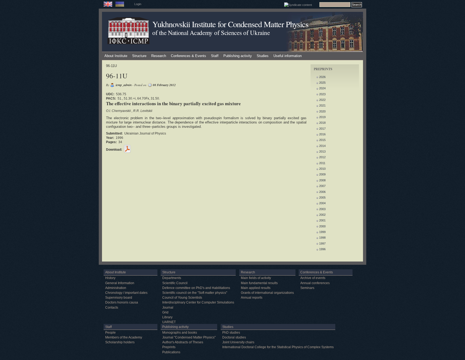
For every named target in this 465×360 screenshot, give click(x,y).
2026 (322, 77)
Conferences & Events (188, 56)
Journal (167, 307)
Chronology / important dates (126, 293)
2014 (322, 145)
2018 (322, 122)
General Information (119, 283)
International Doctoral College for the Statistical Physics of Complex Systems (278, 347)
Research (158, 56)
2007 (322, 186)
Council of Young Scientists (182, 297)
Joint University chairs (238, 342)
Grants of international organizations (267, 293)
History (110, 278)
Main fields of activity (256, 278)
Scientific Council (175, 283)
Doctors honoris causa (121, 302)
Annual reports (251, 297)
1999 (322, 232)
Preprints (168, 347)
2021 (322, 105)
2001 (322, 220)
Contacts (111, 307)
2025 (322, 82)
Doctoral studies (234, 337)
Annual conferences (315, 283)
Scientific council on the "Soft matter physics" (194, 293)
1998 (322, 237)
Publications (171, 352)
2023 (322, 94)
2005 (322, 197)
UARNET (169, 322)
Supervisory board (118, 297)
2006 (322, 191)
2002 (322, 214)
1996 (322, 249)
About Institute (115, 56)
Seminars (307, 288)
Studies (263, 56)
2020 (322, 111)
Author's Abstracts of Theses (182, 342)
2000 (322, 226)
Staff (215, 56)
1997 (322, 243)
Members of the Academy (123, 337)
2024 (322, 88)
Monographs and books (179, 332)
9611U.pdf (127, 148)
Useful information (287, 56)
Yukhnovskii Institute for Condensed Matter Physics (230, 24)
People (110, 332)
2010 (322, 168)
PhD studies (231, 332)
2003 (322, 209)
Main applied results (255, 288)
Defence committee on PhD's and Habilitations (196, 288)
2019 (322, 117)
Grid (165, 312)
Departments (171, 278)
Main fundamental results (259, 283)
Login (137, 4)
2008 (322, 180)
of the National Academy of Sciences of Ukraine (211, 33)
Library (167, 317)
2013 (322, 151)
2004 (322, 203)
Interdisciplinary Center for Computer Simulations (198, 302)
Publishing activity (237, 56)
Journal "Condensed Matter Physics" (189, 337)
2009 (322, 174)
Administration (115, 288)
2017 (322, 128)
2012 (322, 157)
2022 (322, 99)
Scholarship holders (120, 342)
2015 (322, 140)
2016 (322, 134)
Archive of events (312, 278)
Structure (139, 56)
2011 (322, 163)
